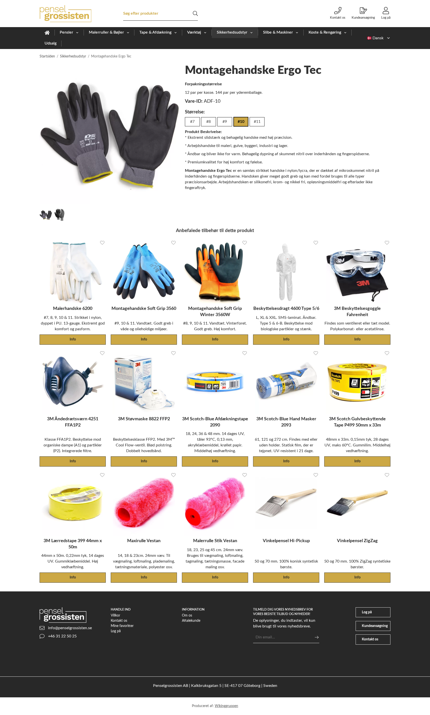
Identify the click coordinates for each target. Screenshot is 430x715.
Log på (385, 17)
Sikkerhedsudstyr (232, 32)
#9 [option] (224, 122)
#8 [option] (208, 122)
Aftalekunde (191, 620)
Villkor (115, 615)
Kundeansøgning (363, 17)
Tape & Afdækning (155, 32)
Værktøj (194, 32)
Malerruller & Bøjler (106, 32)
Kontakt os (337, 17)
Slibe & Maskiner (278, 32)
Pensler (66, 32)
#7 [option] (192, 122)
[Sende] (316, 637)
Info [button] (73, 339)
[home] (47, 32)
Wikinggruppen (226, 706)
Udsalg (50, 43)
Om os (187, 615)
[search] (195, 13)
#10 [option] (241, 122)
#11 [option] (257, 122)
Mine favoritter (122, 626)
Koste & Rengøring (325, 32)
